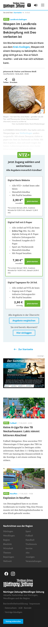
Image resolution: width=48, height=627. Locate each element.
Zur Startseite (25, 349)
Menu (43, 5)
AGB (20, 607)
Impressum (34, 603)
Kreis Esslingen (21, 46)
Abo (27, 552)
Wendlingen (9, 535)
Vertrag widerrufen (13, 621)
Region (6, 539)
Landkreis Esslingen (18, 19)
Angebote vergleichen (24, 320)
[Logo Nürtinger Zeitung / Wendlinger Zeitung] (14, 5)
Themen (7, 552)
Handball (30, 539)
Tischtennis (31, 544)
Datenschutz (11, 607)
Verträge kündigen (13, 612)
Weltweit (7, 561)
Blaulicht (7, 544)
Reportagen (8, 556)
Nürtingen (8, 531)
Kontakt (27, 607)
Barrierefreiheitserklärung (15, 603)
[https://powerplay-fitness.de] (24, 373)
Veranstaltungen (33, 561)
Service (29, 548)
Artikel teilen (6, 79)
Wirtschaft (8, 548)
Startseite (18, 12)
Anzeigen (30, 556)
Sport (28, 531)
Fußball (29, 535)
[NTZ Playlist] (36, 5)
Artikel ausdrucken (13, 79)
